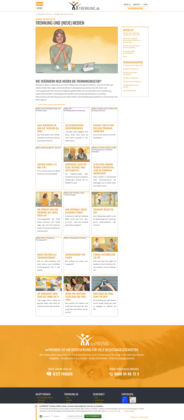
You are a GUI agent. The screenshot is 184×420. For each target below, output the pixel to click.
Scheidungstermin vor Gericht (131, 86)
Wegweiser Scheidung (131, 69)
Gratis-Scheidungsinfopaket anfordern (52, 104)
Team (68, 403)
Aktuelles (48, 14)
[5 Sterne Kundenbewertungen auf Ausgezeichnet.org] (132, 399)
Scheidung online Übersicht (133, 65)
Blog (67, 398)
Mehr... (125, 57)
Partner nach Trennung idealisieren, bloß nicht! (131, 34)
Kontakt (69, 400)
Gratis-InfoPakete (98, 358)
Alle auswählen (92, 416)
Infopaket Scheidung (130, 78)
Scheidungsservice (133, 62)
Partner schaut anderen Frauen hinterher (131, 47)
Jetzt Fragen (62, 374)
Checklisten (67, 358)
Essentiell (46, 416)
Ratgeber (54, 358)
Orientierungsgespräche (122, 358)
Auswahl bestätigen (75, 416)
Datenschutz (143, 417)
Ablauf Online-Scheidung (132, 81)
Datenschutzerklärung (113, 411)
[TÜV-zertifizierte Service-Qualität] (125, 399)
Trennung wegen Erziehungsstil (129, 52)
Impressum (134, 417)
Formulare (81, 358)
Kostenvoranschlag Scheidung (130, 74)
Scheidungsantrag (135, 8)
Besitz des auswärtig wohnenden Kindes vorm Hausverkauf (132, 40)
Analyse (57, 416)
